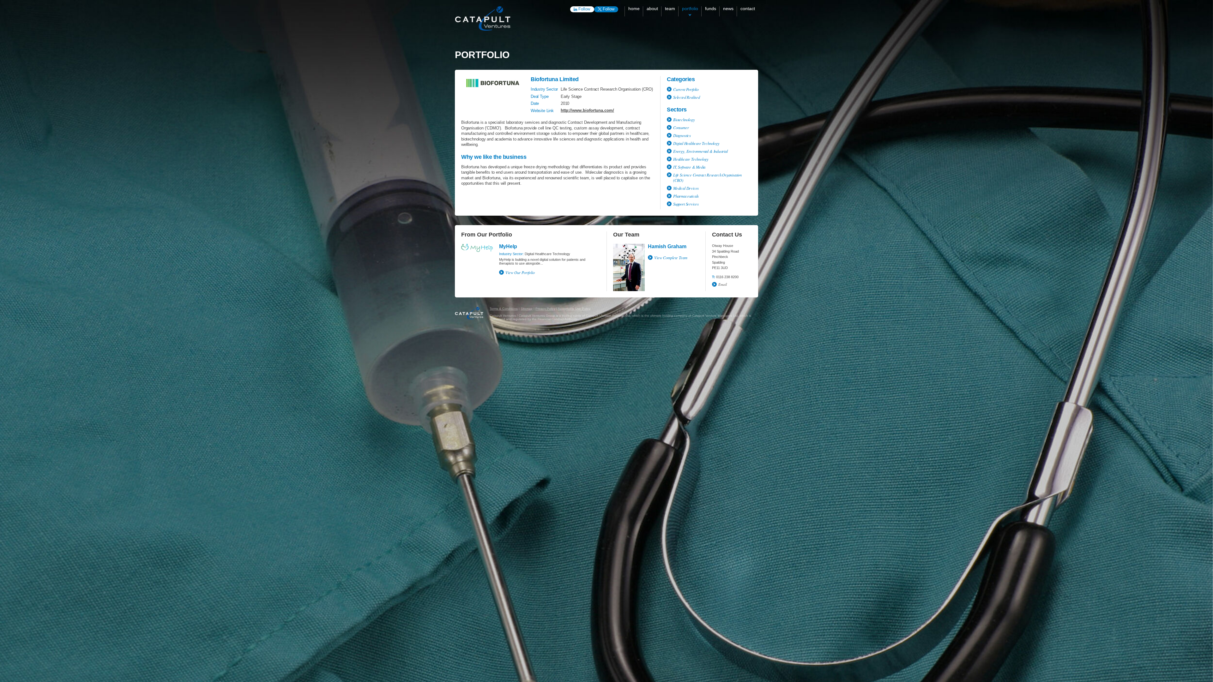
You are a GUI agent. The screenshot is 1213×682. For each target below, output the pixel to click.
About (652, 8)
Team (670, 8)
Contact (747, 8)
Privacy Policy (545, 308)
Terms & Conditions (504, 308)
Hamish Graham (667, 246)
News (728, 8)
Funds (710, 8)
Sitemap (527, 308)
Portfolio (690, 8)
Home (634, 8)
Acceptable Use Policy (574, 308)
